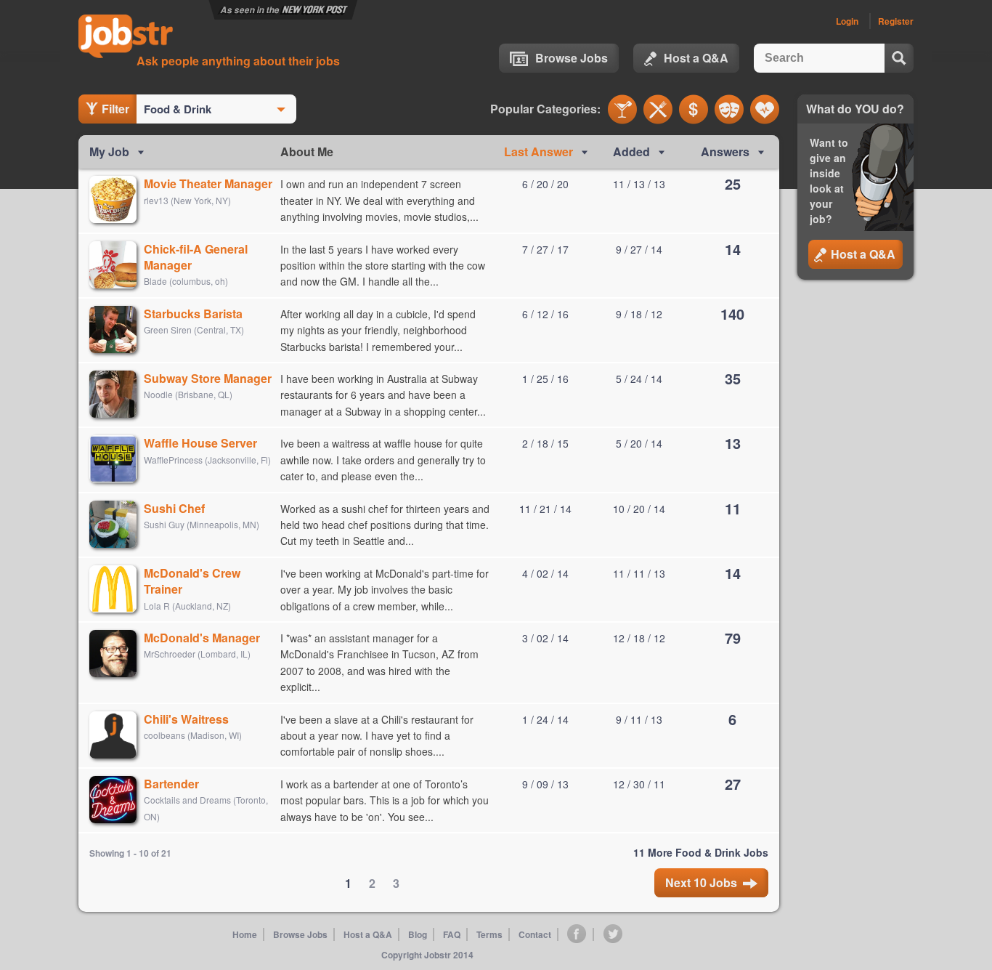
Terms (489, 934)
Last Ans (538, 151)
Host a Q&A (696, 57)
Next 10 (701, 882)
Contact (535, 934)
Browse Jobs (571, 57)
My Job (109, 151)
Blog (417, 934)
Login (847, 21)
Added (631, 151)
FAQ (451, 934)
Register (896, 21)
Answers (725, 151)
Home (244, 934)
